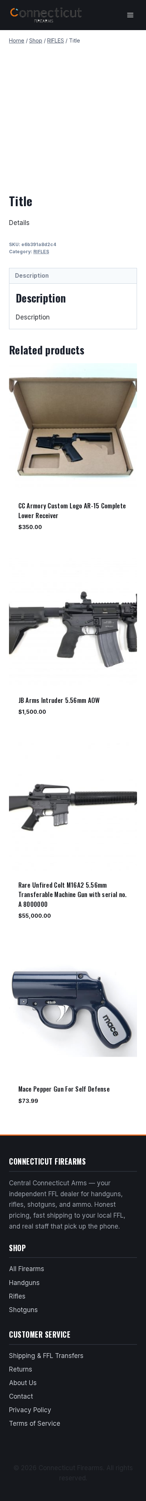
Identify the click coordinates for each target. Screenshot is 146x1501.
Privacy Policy (30, 1410)
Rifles (17, 1296)
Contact (21, 1396)
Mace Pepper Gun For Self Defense (64, 1088)
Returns (20, 1369)
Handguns (24, 1283)
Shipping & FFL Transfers (46, 1356)
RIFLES (41, 251)
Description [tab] (32, 275)
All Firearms (26, 1269)
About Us (23, 1383)
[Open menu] (130, 15)
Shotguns (23, 1310)
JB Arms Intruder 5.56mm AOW (59, 700)
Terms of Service (34, 1423)
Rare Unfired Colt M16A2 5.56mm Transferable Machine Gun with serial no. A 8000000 (72, 894)
